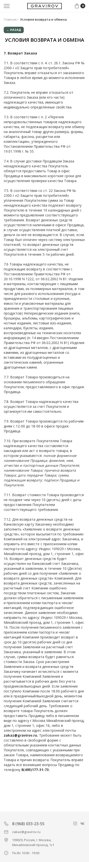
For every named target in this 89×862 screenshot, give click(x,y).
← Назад (13, 30)
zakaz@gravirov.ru (26, 832)
